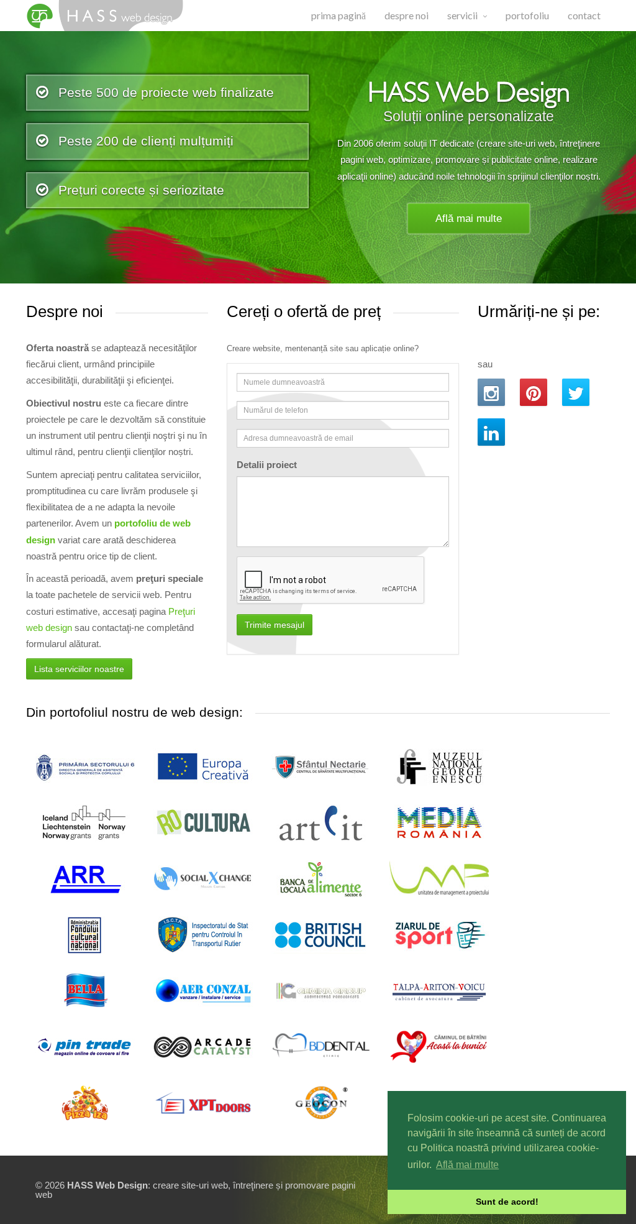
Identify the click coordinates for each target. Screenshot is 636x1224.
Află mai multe (468, 218)
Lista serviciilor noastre (79, 669)
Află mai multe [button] (467, 1164)
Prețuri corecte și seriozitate (139, 190)
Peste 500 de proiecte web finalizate (164, 92)
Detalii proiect (267, 464)
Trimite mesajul (274, 625)
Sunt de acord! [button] (507, 1202)
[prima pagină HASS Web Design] (108, 15)
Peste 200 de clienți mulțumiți (144, 141)
